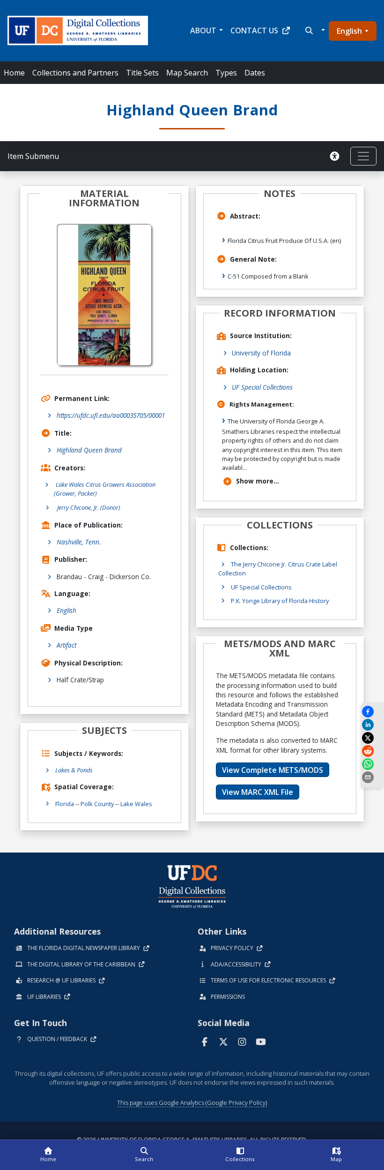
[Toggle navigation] (363, 156)
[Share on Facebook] (372, 711)
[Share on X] (372, 738)
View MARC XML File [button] (257, 792)
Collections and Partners (75, 73)
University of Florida (261, 352)
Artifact (66, 645)
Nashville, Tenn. (79, 541)
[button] (314, 30)
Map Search (187, 73)
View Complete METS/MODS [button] (272, 770)
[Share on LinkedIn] (372, 725)
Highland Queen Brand (89, 449)
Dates (254, 73)
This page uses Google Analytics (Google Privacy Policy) (192, 1102)
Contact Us (254, 30)
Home (14, 73)
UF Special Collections (262, 387)
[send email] (372, 777)
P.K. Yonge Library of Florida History (280, 600)
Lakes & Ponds (74, 770)
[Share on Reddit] (372, 751)
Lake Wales (136, 804)
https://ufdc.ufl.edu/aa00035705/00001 (111, 415)
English (349, 31)
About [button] (203, 30)
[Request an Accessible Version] (336, 156)
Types (226, 73)
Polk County (97, 804)
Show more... (257, 480)
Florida (64, 804)
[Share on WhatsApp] (372, 764)
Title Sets (142, 73)
